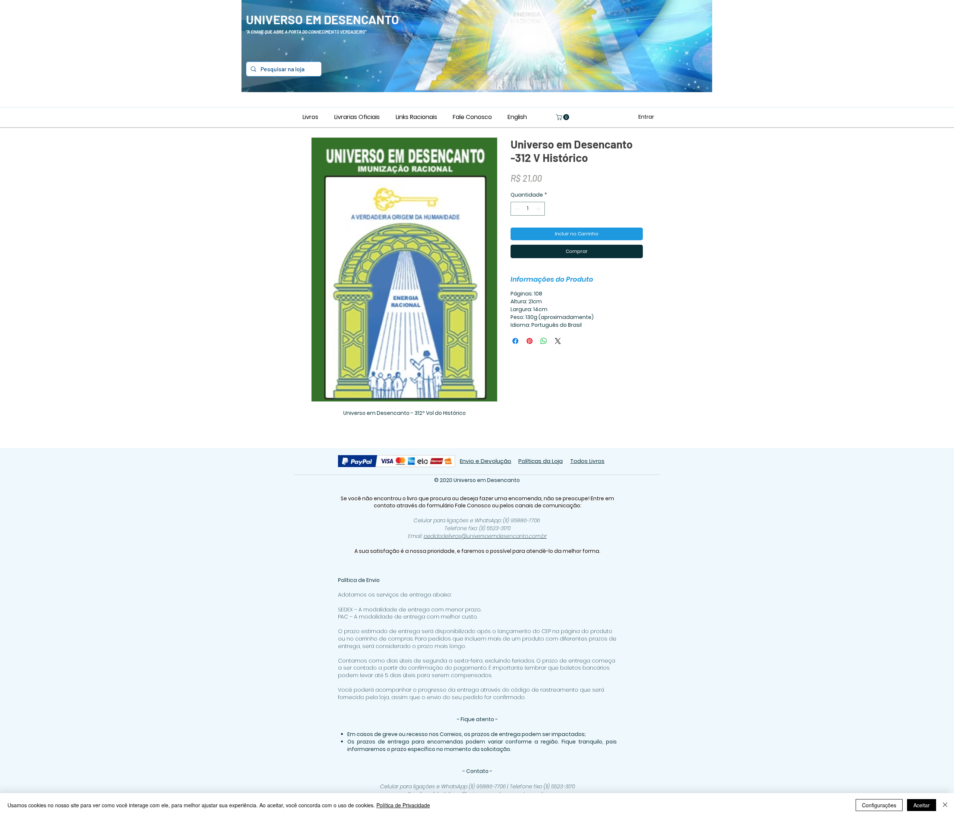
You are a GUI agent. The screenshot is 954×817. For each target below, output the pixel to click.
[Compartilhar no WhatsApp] (543, 340)
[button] (563, 117)
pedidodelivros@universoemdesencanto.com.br (485, 536)
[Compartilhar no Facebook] (515, 340)
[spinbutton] (527, 208)
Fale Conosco (473, 505)
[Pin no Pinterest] (529, 340)
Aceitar (921, 805)
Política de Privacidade (403, 805)
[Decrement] (516, 208)
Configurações (879, 805)
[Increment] (539, 208)
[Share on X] (557, 340)
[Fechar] (945, 805)
